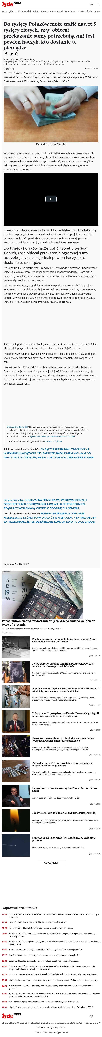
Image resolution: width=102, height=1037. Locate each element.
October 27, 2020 (53, 442)
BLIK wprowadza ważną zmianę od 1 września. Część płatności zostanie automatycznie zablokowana (53, 974)
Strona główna (9, 11)
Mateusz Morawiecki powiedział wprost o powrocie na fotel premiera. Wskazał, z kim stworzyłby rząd (53, 980)
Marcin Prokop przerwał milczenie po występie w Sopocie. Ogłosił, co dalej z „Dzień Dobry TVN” (51, 1007)
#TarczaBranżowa (15, 427)
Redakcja (89, 1023)
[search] (98, 4)
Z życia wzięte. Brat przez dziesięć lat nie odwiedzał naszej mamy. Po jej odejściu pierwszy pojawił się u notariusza (54, 915)
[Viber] (16, 54)
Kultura (44, 11)
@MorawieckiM (38, 437)
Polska (36, 11)
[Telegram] (11, 54)
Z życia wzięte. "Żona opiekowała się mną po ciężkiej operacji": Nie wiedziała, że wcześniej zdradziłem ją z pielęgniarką (54, 943)
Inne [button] (96, 11)
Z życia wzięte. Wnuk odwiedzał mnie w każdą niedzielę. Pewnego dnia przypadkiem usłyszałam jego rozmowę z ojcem (53, 935)
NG (13, 69)
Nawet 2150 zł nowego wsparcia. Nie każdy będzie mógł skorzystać (38, 922)
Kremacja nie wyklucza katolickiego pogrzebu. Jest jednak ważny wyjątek (41, 928)
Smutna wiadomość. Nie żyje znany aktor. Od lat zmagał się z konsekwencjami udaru (45, 950)
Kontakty (41, 1028)
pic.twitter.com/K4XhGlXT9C (61, 437)
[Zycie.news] (11, 4)
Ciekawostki (56, 11)
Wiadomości (24, 11)
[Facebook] (6, 54)
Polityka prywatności (56, 1028)
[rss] (90, 4)
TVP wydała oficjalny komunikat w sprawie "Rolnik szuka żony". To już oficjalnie (43, 1002)
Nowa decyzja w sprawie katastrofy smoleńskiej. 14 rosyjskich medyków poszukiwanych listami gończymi (50, 987)
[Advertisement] (51, 322)
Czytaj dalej (51, 862)
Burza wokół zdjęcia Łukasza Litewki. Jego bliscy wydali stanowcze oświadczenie (44, 961)
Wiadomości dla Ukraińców (78, 11)
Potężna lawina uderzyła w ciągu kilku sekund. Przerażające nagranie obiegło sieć (44, 955)
